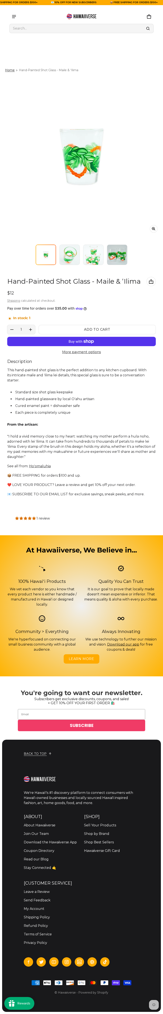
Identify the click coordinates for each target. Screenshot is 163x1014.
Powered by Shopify (93, 992)
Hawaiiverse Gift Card (102, 851)
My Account (34, 909)
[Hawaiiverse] (81, 17)
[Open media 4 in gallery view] (117, 255)
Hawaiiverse (67, 992)
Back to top (35, 754)
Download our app (123, 644)
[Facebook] (28, 962)
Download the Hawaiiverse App (50, 842)
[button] (81, 28)
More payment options (81, 352)
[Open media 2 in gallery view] (69, 255)
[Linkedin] (79, 962)
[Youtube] (54, 962)
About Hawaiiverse (39, 825)
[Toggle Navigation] (14, 16)
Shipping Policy (37, 917)
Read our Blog (36, 859)
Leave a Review (37, 892)
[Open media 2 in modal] (81, 156)
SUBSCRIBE (81, 725)
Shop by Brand (96, 834)
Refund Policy (36, 926)
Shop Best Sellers (99, 842)
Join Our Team (36, 834)
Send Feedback (37, 900)
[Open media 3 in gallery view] (93, 255)
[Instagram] (66, 962)
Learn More (81, 659)
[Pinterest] (92, 962)
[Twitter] (41, 962)
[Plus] (30, 329)
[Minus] (12, 329)
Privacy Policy (35, 943)
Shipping (13, 301)
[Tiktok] (105, 962)
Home (10, 70)
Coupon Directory (39, 851)
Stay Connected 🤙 (40, 868)
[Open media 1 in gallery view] (46, 255)
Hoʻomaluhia (40, 466)
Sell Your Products (100, 825)
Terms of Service (38, 934)
